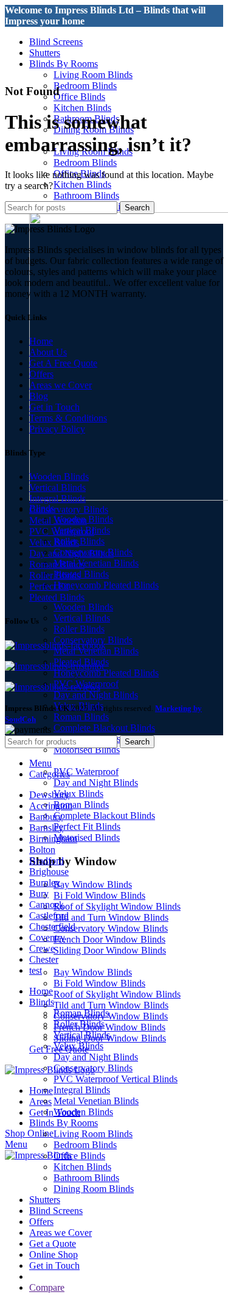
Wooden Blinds (83, 607)
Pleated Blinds (81, 574)
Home (41, 341)
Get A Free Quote (63, 363)
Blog (38, 396)
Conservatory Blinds (68, 509)
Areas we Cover (60, 385)
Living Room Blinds (93, 75)
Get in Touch (54, 407)
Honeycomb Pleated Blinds (106, 585)
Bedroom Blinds (85, 85)
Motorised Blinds (87, 749)
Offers (41, 374)
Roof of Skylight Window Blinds (117, 906)
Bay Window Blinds (93, 884)
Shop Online (29, 1133)
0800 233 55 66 (35, 32)
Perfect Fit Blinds (87, 826)
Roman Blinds (81, 717)
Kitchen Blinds (82, 107)
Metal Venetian (58, 520)
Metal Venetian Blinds (96, 563)
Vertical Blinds (82, 618)
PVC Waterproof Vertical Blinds (116, 1079)
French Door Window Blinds (109, 939)
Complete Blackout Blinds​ (104, 728)
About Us (48, 352)
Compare (46, 1287)
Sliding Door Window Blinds (110, 950)
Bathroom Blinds (86, 195)
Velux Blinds (78, 793)
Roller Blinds (79, 541)
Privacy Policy (57, 429)
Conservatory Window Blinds (111, 928)
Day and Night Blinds (96, 695)
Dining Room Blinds (94, 1188)
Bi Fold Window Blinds (99, 895)
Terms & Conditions (68, 418)
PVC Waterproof (86, 771)
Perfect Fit (49, 586)
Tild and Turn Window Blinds (111, 917)
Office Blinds (79, 96)
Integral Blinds (57, 498)
